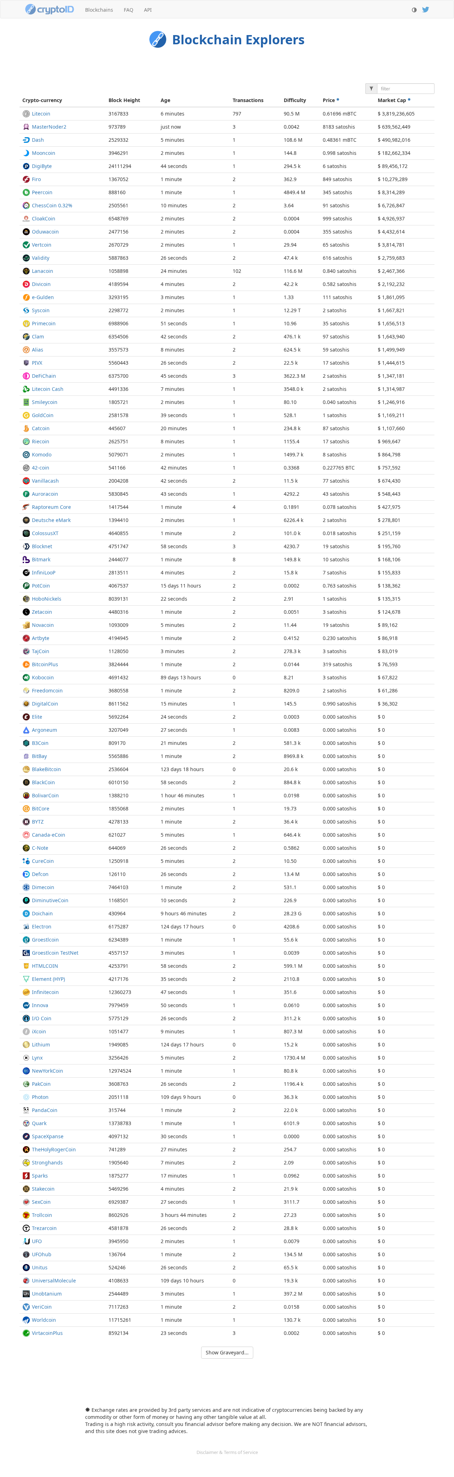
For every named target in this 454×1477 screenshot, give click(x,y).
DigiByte (42, 166)
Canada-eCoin (48, 834)
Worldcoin (44, 1319)
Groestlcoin (45, 939)
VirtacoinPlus (47, 1333)
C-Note (40, 847)
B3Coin (40, 743)
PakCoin (41, 1083)
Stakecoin (43, 1188)
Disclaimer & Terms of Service (227, 1452)
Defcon (40, 874)
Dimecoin (43, 887)
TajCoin (40, 651)
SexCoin (41, 1201)
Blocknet (42, 546)
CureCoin (43, 861)
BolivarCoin (45, 795)
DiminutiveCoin (50, 900)
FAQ (128, 9)
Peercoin (42, 192)
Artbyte (40, 638)
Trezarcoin (44, 1228)
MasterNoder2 (49, 126)
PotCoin (41, 585)
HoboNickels (46, 598)
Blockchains (99, 9)
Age (165, 100)
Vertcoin (41, 244)
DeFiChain (44, 375)
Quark (39, 1123)
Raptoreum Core (51, 507)
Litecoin (41, 113)
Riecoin (40, 441)
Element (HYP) (48, 979)
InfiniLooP (43, 572)
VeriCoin (42, 1306)
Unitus (40, 1267)
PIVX (37, 362)
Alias (37, 349)
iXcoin (39, 1031)
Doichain (42, 913)
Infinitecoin (45, 992)
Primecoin (44, 323)
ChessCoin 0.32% (52, 205)
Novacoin (43, 625)
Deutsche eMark (51, 520)
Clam (38, 336)
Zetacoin (42, 611)
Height (124, 100)
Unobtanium (47, 1293)
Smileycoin (44, 402)
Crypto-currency (42, 100)
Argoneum (44, 729)
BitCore (40, 808)
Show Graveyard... (227, 1352)
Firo (36, 179)
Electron (41, 926)
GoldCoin (43, 415)
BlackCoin (43, 782)
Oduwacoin (45, 231)
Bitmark (41, 559)
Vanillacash (45, 480)
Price (329, 100)
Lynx (37, 1057)
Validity (40, 257)
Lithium (41, 1044)
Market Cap (393, 100)
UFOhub (41, 1254)
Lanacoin (42, 271)
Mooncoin (43, 153)
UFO (37, 1241)
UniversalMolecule (54, 1280)
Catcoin (41, 428)
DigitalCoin (45, 703)
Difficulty (295, 100)
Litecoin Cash (47, 389)
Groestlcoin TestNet (55, 952)
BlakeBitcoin (46, 769)
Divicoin (41, 284)
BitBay (39, 756)
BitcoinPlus (45, 664)
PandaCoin (44, 1110)
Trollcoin (42, 1215)
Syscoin (41, 310)
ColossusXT (45, 533)
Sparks (40, 1175)
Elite (37, 716)
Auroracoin (45, 493)
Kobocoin (43, 677)
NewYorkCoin (47, 1070)
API (148, 9)
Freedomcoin (47, 690)
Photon (40, 1097)
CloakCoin (43, 218)
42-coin (40, 467)
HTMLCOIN (45, 965)
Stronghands (47, 1162)
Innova (40, 1005)
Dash (38, 139)
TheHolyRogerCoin (54, 1149)
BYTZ (38, 821)
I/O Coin (41, 1018)
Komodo (41, 454)
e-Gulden (43, 297)
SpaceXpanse (47, 1136)
